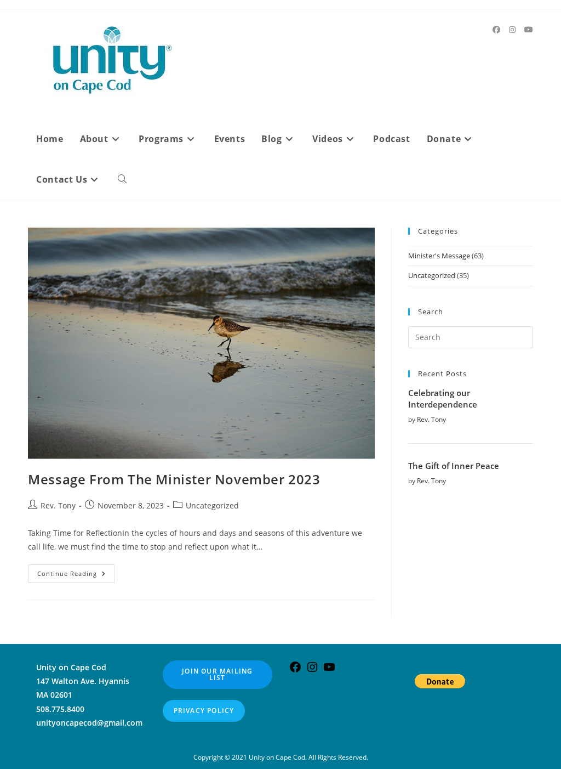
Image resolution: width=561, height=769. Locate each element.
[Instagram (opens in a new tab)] (512, 29)
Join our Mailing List (217, 674)
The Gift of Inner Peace (453, 465)
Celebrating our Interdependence (442, 398)
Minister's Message (439, 256)
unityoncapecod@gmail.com (89, 722)
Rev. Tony (58, 505)
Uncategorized (212, 505)
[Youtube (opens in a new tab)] (528, 29)
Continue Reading (76, 575)
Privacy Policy (204, 710)
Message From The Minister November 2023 (174, 479)
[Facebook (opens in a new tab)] (496, 29)
